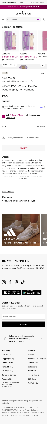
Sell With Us (33, 383)
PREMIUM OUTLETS (37, 2)
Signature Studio (23, 81)
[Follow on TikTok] (23, 283)
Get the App (33, 363)
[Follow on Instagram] (4, 283)
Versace (7, 78)
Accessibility (7, 379)
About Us (32, 350)
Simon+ (31, 354)
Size (23, 126)
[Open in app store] (12, 295)
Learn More (10, 118)
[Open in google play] (31, 295)
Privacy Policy (7, 371)
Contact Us (6, 354)
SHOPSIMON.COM (9, 2)
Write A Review (8, 191)
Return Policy (7, 363)
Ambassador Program (37, 359)
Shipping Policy (8, 359)
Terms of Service (9, 375)
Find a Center (33, 375)
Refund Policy (7, 367)
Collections (32, 367)
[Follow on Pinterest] (17, 283)
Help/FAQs (6, 350)
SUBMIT (23, 324)
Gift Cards (32, 379)
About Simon (33, 371)
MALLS (23, 2)
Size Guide (40, 126)
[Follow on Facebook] (10, 283)
